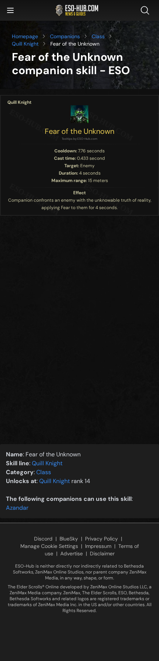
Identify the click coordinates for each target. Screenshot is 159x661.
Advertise (71, 553)
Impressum (98, 546)
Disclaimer (102, 553)
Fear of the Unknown (79, 131)
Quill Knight (25, 43)
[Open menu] (10, 10)
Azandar (17, 508)
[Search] (146, 10)
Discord (43, 538)
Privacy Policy (101, 538)
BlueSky (69, 538)
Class (98, 36)
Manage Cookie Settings (49, 546)
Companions (65, 36)
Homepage (25, 36)
